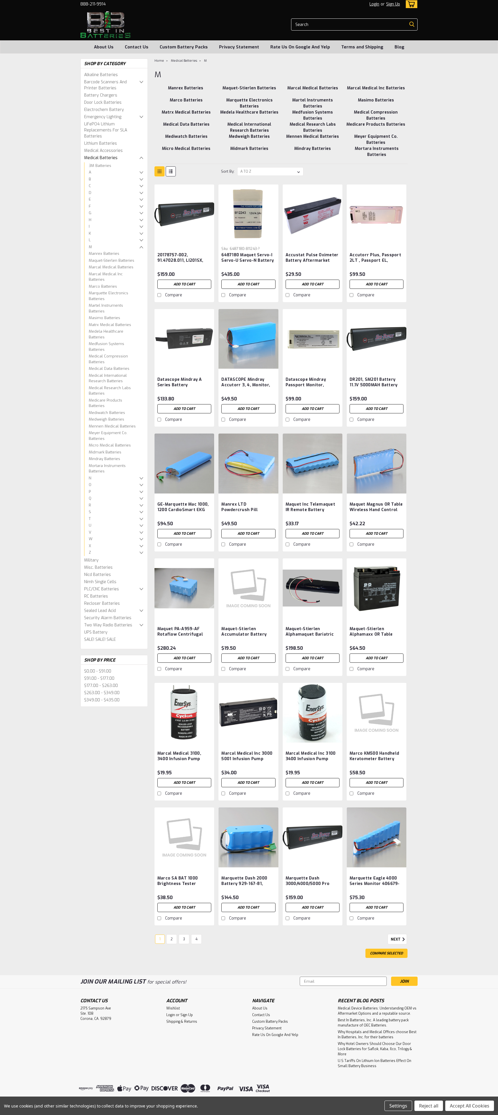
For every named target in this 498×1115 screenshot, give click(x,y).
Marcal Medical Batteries (111, 267)
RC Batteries (96, 596)
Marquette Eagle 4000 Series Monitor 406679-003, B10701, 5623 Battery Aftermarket (375, 886)
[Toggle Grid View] (159, 171)
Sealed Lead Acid (100, 610)
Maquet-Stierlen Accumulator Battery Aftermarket (244, 634)
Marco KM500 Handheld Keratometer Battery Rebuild (374, 759)
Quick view (184, 239)
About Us (104, 47)
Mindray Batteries (104, 458)
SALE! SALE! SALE (100, 639)
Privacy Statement (239, 47)
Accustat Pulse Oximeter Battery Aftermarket (312, 257)
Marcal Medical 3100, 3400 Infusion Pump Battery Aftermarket (179, 759)
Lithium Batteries (100, 143)
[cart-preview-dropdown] (410, 4)
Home (159, 61)
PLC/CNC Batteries (101, 589)
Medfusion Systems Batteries (106, 346)
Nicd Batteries (97, 574)
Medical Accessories (103, 150)
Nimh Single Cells (100, 582)
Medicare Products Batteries (105, 403)
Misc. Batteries (98, 567)
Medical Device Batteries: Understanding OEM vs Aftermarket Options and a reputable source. (377, 1011)
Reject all (428, 1106)
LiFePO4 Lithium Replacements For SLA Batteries (105, 130)
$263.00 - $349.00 (102, 693)
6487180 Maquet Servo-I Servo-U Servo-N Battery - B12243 (247, 260)
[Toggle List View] (171, 171)
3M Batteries (100, 165)
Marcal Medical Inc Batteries (106, 277)
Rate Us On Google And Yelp (300, 47)
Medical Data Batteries (109, 368)
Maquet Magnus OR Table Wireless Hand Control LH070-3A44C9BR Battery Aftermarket (376, 512)
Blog (399, 47)
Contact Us (136, 47)
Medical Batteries (101, 158)
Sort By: (228, 171)
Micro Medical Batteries (110, 445)
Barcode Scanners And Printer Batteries (105, 85)
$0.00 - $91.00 (97, 671)
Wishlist (173, 1008)
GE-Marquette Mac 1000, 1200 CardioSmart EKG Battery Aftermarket (183, 510)
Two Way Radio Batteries (108, 625)
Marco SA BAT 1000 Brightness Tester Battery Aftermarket (179, 883)
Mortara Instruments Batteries (107, 468)
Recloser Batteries (102, 603)
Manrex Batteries (104, 253)
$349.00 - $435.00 (102, 700)
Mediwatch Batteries (107, 412)
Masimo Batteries (104, 317)
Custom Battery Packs (184, 47)
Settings (398, 1106)
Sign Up (393, 4)
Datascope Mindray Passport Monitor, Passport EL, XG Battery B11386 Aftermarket (311, 388)
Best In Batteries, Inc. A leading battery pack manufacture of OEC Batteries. (373, 1023)
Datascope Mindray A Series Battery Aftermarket (179, 385)
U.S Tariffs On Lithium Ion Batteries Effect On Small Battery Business (374, 1063)
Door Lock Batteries (103, 102)
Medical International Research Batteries (108, 378)
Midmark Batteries (105, 452)
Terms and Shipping (362, 47)
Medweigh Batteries (106, 419)
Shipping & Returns (181, 1021)
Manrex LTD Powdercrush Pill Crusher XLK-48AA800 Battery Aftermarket (244, 512)
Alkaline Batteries (101, 75)
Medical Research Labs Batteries (110, 390)
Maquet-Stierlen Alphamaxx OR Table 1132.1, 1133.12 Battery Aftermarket (372, 637)
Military (91, 560)
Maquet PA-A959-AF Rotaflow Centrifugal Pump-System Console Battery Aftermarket (181, 637)
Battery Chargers (100, 95)
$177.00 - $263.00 (101, 685)
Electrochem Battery (104, 109)
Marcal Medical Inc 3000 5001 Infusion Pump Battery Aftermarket (246, 759)
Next (396, 939)
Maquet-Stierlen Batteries (111, 260)
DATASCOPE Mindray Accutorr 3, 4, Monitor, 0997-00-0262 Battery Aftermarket (245, 388)
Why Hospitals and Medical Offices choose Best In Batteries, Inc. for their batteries (377, 1034)
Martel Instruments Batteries (106, 308)
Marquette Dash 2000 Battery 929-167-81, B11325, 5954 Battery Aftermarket (244, 886)
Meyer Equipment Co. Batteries (108, 435)
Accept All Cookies (469, 1106)
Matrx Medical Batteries (110, 324)
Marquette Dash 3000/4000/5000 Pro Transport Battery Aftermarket (308, 886)
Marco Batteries (103, 286)
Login (374, 4)
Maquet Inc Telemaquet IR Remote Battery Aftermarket (310, 510)
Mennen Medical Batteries (112, 426)
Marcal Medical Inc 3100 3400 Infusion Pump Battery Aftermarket (311, 759)
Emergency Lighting (102, 117)
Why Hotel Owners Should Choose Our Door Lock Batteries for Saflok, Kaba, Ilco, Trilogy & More (375, 1048)
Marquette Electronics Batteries (108, 296)
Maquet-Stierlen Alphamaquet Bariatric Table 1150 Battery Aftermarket (310, 637)
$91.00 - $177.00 (99, 678)
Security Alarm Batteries (107, 618)
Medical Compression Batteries (108, 359)
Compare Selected (386, 953)
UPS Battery (95, 632)
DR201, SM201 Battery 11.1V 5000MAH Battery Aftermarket (373, 385)
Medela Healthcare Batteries (106, 334)
